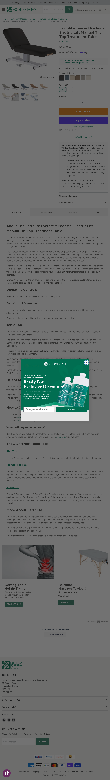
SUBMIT (71, 409)
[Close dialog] (86, 362)
